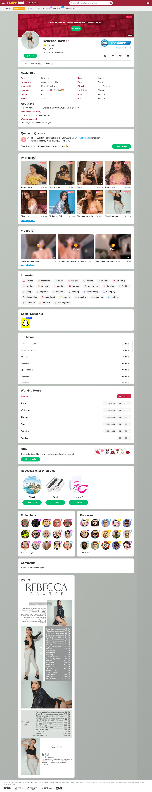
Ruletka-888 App (72, 8)
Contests (57, 8)
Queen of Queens (82, 138)
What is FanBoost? (123, 48)
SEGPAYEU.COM (57, 782)
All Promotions (44, 8)
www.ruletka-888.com (30, 782)
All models (6, 8)
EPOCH (47, 782)
